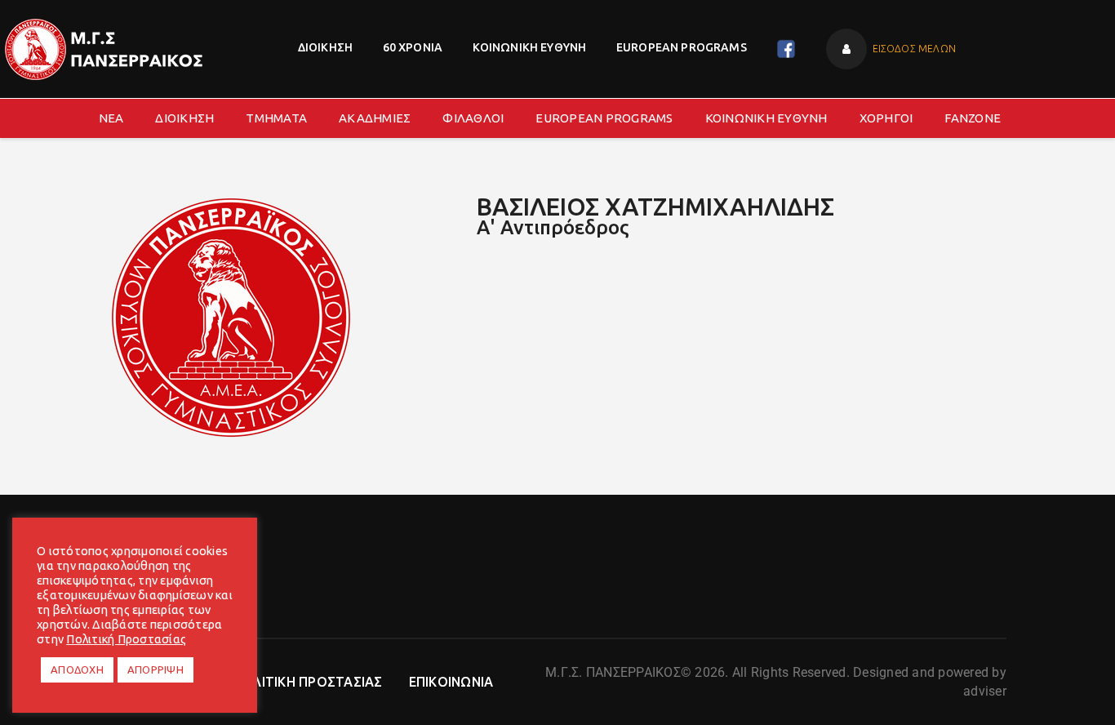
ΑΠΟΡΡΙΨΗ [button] (155, 669)
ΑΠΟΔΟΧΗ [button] (77, 669)
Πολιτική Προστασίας (126, 639)
